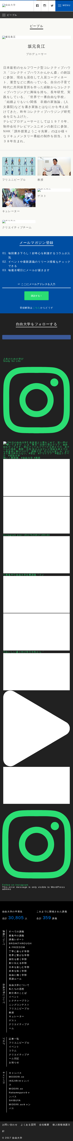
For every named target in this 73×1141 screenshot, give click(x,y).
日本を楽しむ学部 (19, 967)
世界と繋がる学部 (19, 955)
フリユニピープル (19, 1008)
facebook (37, 6)
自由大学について (19, 985)
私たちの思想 (16, 989)
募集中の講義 (16, 935)
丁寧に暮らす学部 (19, 951)
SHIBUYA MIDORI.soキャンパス (20, 1104)
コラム (13, 1050)
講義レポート (16, 939)
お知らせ (14, 1062)
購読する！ (36, 296)
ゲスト (13, 1020)
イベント (14, 997)
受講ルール (15, 979)
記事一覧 (14, 1039)
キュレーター (16, 1016)
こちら (36, 307)
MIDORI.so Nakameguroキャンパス (19, 1092)
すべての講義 (16, 931)
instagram (44, 6)
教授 (11, 1012)
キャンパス (15, 1073)
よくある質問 (28, 1124)
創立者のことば (18, 993)
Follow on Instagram (15, 885)
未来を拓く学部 (18, 971)
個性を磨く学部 (18, 959)
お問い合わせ (10, 1124)
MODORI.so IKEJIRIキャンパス (19, 1081)
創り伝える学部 (18, 963)
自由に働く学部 (18, 975)
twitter (52, 6)
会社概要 (44, 1124)
